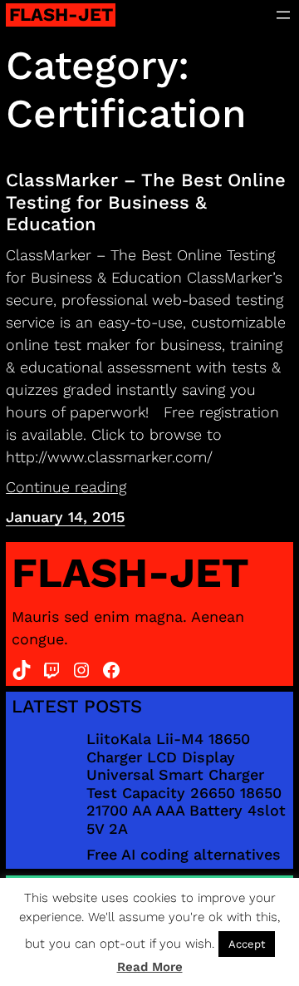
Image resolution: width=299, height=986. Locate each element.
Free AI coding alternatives (183, 854)
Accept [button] (246, 944)
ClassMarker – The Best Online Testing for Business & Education (146, 202)
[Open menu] (283, 15)
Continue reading (66, 486)
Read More (150, 966)
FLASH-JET (61, 14)
